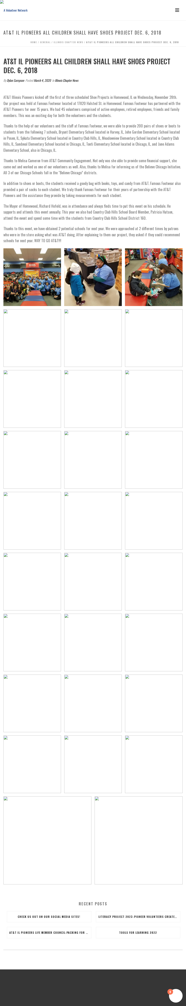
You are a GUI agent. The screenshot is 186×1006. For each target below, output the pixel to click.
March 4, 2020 (42, 80)
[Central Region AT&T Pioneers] (13, 10)
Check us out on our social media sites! (49, 917)
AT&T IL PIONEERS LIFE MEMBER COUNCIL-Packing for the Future (50, 932)
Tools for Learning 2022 (138, 932)
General (45, 42)
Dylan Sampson (15, 80)
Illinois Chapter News (68, 42)
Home (33, 42)
